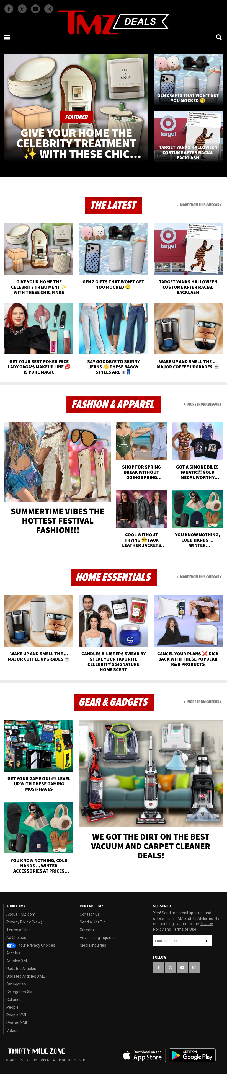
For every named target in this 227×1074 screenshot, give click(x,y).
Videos (12, 1030)
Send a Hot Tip (93, 922)
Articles (13, 953)
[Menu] (8, 37)
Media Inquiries (93, 945)
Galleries (14, 999)
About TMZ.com (20, 914)
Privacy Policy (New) (24, 922)
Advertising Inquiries (98, 937)
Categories (16, 984)
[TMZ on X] (22, 8)
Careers (87, 930)
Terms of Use (18, 930)
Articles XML (17, 961)
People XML (16, 1015)
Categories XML (20, 992)
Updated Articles (21, 968)
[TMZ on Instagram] (48, 8)
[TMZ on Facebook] (8, 8)
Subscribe (206, 940)
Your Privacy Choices (36, 945)
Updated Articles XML (25, 976)
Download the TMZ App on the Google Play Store (192, 1055)
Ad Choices (16, 937)
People (12, 1007)
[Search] (219, 37)
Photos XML (17, 1023)
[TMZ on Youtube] (35, 8)
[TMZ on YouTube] (182, 967)
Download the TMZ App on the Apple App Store (142, 1055)
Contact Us (90, 914)
